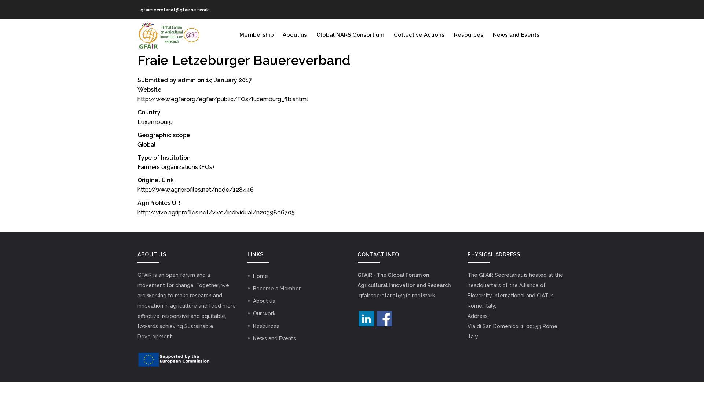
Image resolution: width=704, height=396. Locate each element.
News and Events (516, 35)
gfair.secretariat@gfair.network (397, 295)
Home (260, 276)
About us (295, 35)
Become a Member (277, 289)
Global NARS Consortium (350, 35)
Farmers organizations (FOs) (176, 167)
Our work (264, 313)
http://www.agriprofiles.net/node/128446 (196, 189)
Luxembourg (155, 121)
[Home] (169, 34)
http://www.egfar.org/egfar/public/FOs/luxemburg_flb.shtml (223, 99)
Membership (256, 35)
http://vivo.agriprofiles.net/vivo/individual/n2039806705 (216, 212)
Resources (468, 35)
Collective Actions (419, 35)
